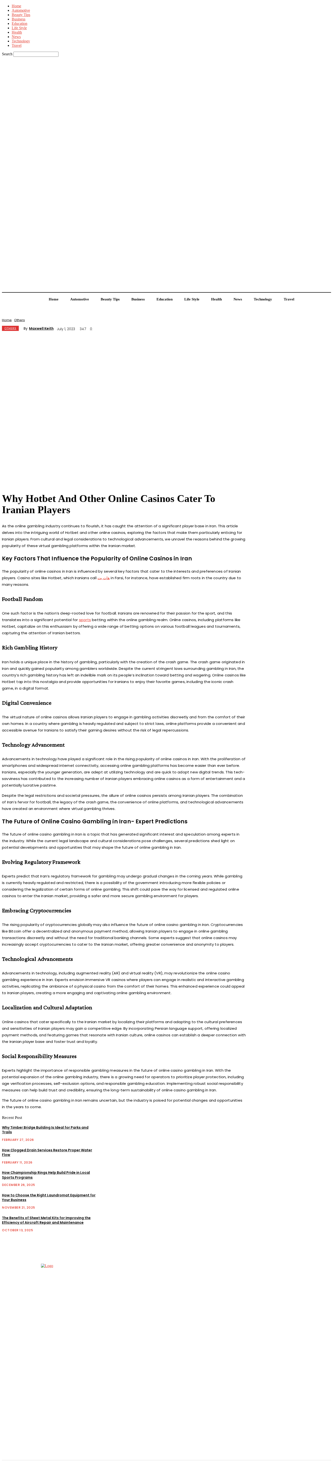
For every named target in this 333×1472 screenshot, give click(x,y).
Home (16, 6)
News (16, 37)
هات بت (104, 577)
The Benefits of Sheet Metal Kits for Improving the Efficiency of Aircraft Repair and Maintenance (46, 1220)
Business (18, 19)
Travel (16, 45)
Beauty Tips (21, 15)
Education (19, 23)
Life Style (19, 28)
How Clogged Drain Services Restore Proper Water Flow (47, 1152)
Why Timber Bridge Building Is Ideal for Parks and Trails (45, 1130)
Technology (21, 41)
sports (85, 619)
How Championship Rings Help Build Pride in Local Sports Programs (46, 1175)
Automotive (21, 10)
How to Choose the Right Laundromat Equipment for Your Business (49, 1198)
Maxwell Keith (41, 328)
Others (19, 320)
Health (17, 32)
